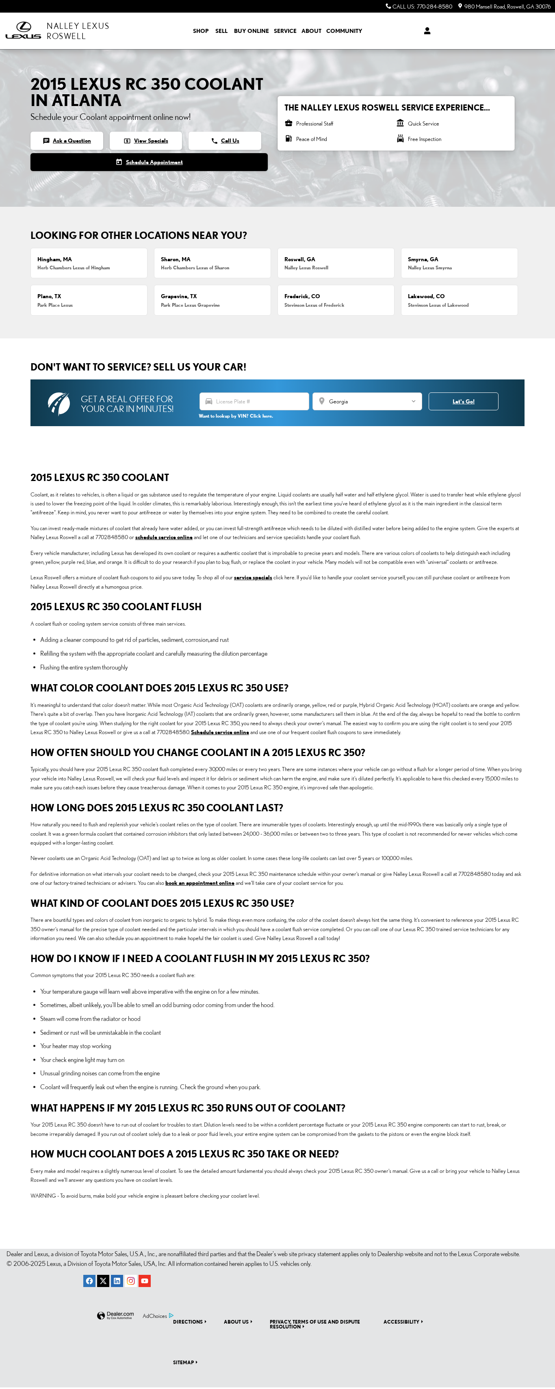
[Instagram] (131, 1281)
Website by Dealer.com (115, 1316)
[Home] (23, 31)
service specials (253, 577)
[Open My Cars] (425, 31)
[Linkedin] (117, 1281)
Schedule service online (220, 732)
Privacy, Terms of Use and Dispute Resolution (315, 1324)
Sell (221, 31)
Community (344, 31)
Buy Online (251, 31)
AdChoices (155, 1316)
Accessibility (401, 1321)
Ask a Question (67, 141)
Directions (188, 1321)
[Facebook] (89, 1281)
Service (285, 31)
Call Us (225, 141)
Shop (201, 31)
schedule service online (164, 537)
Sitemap (183, 1362)
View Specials (146, 141)
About (311, 31)
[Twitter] (103, 1281)
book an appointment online (199, 883)
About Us (236, 1321)
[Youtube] (145, 1281)
